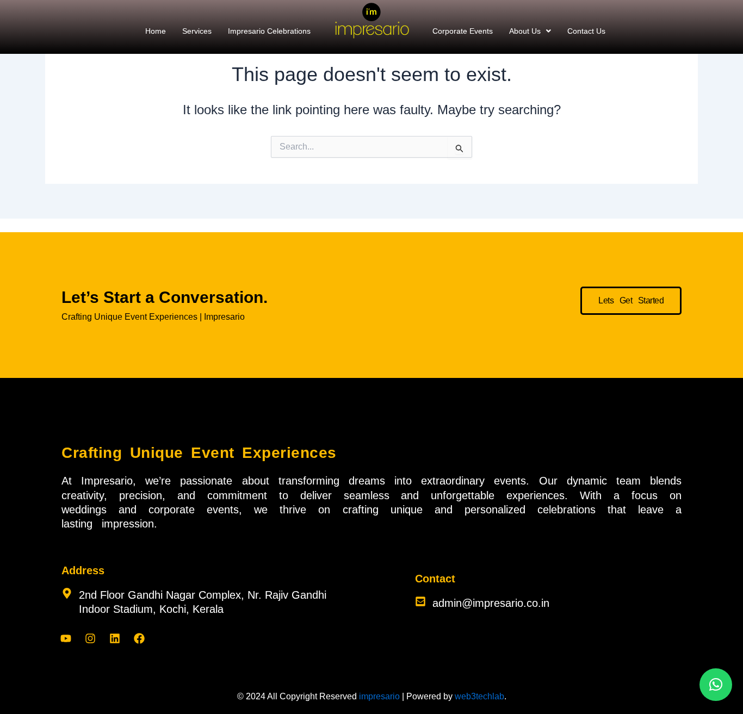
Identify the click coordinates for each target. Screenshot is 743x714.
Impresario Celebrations (269, 31)
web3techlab (479, 696)
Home (155, 31)
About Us (525, 31)
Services (197, 31)
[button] (530, 31)
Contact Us (586, 31)
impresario (379, 696)
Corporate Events (462, 31)
